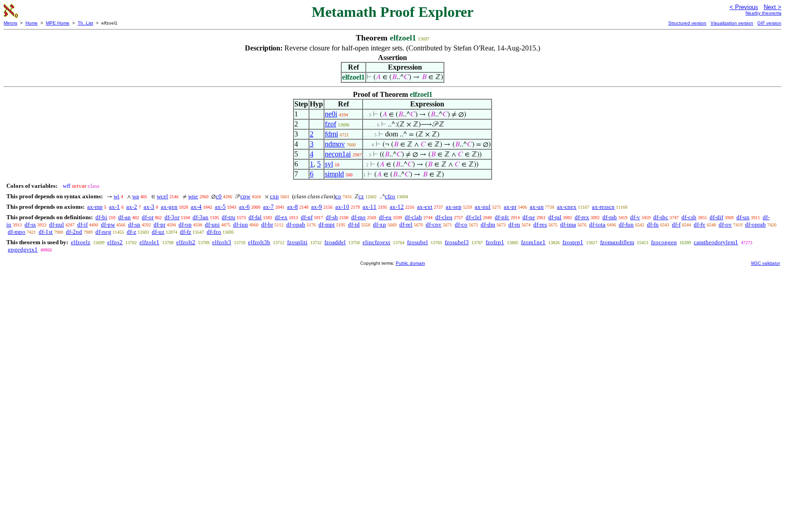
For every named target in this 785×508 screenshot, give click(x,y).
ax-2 (131, 206)
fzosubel (417, 242)
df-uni (212, 224)
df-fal (255, 217)
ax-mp (95, 206)
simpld (334, 174)
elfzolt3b (259, 242)
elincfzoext (376, 242)
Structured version (687, 22)
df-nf (307, 217)
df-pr (159, 224)
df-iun (240, 224)
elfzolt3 (221, 242)
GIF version (769, 22)
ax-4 (196, 206)
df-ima (568, 224)
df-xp (379, 224)
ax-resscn (603, 206)
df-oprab (755, 224)
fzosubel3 (457, 242)
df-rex (582, 217)
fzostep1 (572, 242)
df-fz (185, 231)
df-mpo (16, 231)
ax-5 (220, 206)
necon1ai (338, 154)
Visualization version (731, 22)
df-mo (358, 217)
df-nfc (502, 217)
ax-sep (454, 206)
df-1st (46, 231)
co (338, 196)
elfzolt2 (185, 242)
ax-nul (483, 206)
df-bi (101, 217)
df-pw (108, 224)
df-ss (30, 224)
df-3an (201, 217)
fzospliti (297, 242)
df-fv (700, 224)
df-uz (158, 231)
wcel (162, 196)
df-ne (528, 217)
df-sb (332, 217)
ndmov (335, 144)
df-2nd (74, 231)
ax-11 (370, 206)
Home (31, 22)
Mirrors (10, 22)
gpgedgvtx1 (23, 249)
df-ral (554, 217)
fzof (330, 124)
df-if (82, 224)
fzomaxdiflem (617, 242)
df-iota (597, 224)
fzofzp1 (495, 242)
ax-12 (397, 206)
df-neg (103, 231)
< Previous (744, 7)
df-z (131, 231)
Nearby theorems (763, 12)
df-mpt (326, 224)
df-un (743, 217)
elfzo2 (115, 242)
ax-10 (342, 206)
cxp (274, 196)
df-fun (626, 224)
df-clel (474, 217)
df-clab (413, 217)
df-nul (56, 224)
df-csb (688, 217)
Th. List (85, 22)
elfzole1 (149, 242)
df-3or (171, 217)
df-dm (488, 224)
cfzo (390, 196)
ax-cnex (566, 206)
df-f (676, 224)
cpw (245, 196)
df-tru (228, 217)
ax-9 (316, 206)
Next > (772, 7)
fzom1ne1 (533, 242)
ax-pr (510, 206)
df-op (185, 224)
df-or (148, 217)
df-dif (716, 217)
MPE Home (58, 22)
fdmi (331, 134)
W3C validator (765, 263)
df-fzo (214, 231)
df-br (267, 224)
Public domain (410, 263)
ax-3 (149, 206)
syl (329, 164)
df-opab (295, 224)
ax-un (537, 206)
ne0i (331, 114)
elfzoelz (80, 242)
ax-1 (114, 206)
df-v (635, 217)
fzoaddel (335, 242)
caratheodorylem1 (716, 242)
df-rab (609, 217)
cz (361, 196)
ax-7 (268, 206)
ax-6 (244, 206)
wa (135, 196)
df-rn (514, 224)
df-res (540, 224)
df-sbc (660, 217)
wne (193, 196)
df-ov (725, 224)
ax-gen (169, 206)
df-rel (405, 224)
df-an (124, 217)
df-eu (385, 217)
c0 (219, 196)
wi (116, 196)
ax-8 (292, 206)
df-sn (134, 224)
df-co (461, 224)
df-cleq (443, 217)
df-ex (281, 217)
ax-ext (424, 206)
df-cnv (434, 224)
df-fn (653, 224)
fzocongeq (664, 242)
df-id (354, 224)
